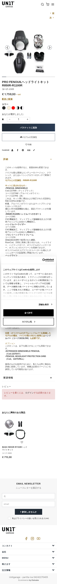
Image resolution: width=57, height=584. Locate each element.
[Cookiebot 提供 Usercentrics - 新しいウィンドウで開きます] (42, 260)
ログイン (29, 392)
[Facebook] (26, 539)
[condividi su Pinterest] (23, 150)
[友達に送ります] (12, 150)
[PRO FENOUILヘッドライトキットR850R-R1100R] (28, 49)
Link (46, 518)
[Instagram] (32, 539)
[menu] (52, 4)
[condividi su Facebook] (17, 150)
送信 (29, 150)
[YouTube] (38, 539)
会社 (4, 552)
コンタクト (7, 546)
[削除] (27, 119)
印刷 (29, 144)
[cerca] (42, 4)
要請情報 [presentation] (8, 377)
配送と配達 (7, 99)
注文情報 (6, 570)
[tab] (28, 159)
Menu (5, 558)
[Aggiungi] (9, 119)
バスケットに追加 (28, 127)
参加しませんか (29, 511)
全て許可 (28, 313)
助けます (6, 564)
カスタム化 (27, 321)
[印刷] (22, 442)
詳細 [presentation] (5, 159)
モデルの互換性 (30, 137)
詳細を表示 (44, 304)
